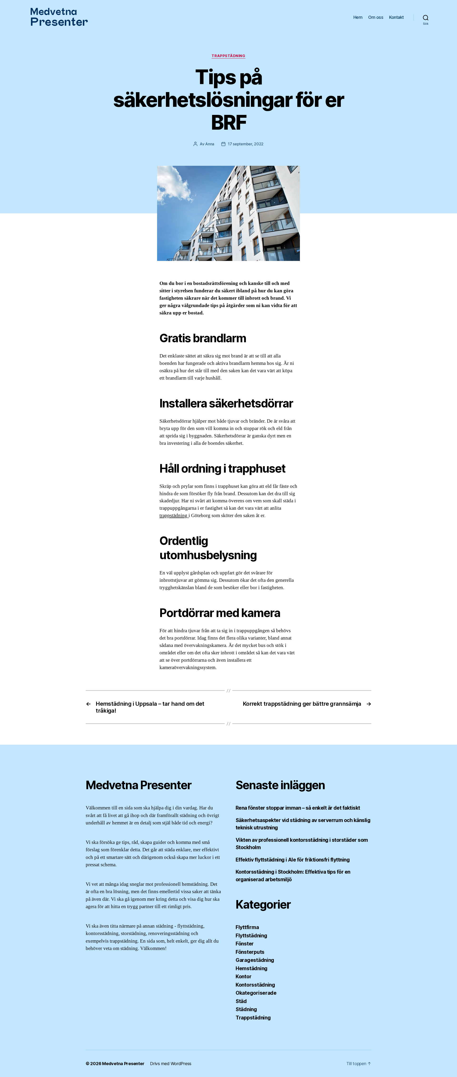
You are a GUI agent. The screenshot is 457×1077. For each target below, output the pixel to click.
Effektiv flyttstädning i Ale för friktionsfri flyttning (293, 860)
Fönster (245, 944)
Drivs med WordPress (170, 1063)
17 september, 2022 (245, 144)
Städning (246, 1009)
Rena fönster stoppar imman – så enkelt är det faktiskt (298, 808)
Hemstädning (252, 968)
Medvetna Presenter (123, 1063)
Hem (358, 17)
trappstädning (174, 515)
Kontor (243, 976)
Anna (209, 144)
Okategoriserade (256, 993)
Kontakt (396, 17)
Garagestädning (255, 960)
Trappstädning (228, 56)
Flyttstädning (251, 936)
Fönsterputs (250, 952)
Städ (241, 1001)
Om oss (375, 17)
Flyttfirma (247, 927)
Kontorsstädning (255, 985)
